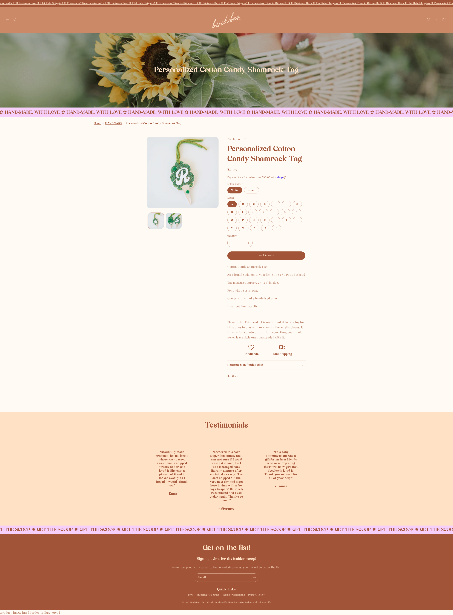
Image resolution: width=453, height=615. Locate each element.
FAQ (190, 595)
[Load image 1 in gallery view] (156, 221)
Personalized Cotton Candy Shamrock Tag (153, 123)
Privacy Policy (256, 595)
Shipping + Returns (208, 595)
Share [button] (234, 376)
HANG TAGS (113, 123)
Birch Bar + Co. (197, 603)
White (235, 190)
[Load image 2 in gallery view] (174, 221)
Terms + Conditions (233, 595)
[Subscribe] (254, 577)
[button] (7, 20)
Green (251, 190)
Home (97, 123)
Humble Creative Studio (239, 603)
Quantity (232, 236)
